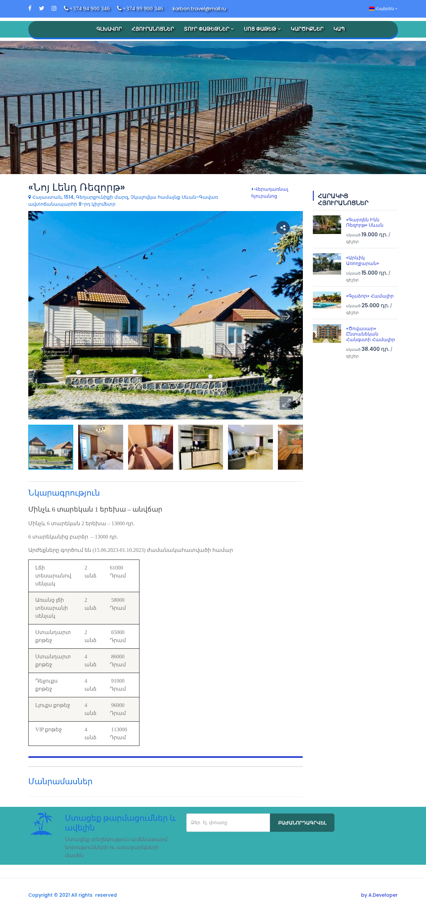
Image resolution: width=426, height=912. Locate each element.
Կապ (339, 28)
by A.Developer (379, 895)
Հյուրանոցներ (153, 28)
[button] (286, 403)
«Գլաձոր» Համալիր (370, 296)
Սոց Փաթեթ (261, 28)
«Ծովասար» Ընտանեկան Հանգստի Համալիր (370, 334)
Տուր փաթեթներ (207, 28)
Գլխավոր (109, 28)
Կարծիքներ (307, 28)
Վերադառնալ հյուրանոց (269, 192)
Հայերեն (384, 8)
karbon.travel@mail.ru (199, 8)
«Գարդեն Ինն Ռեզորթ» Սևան (364, 222)
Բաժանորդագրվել (302, 822)
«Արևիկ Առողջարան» (362, 260)
